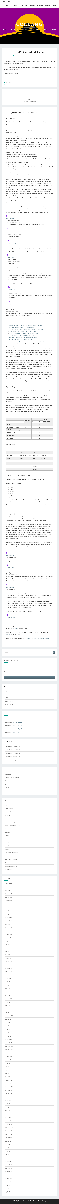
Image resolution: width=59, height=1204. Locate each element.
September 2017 (9, 1178)
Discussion (15, 5)
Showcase (32, 5)
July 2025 (7, 907)
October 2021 (8, 1012)
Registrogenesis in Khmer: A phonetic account (21, 327)
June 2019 (7, 1107)
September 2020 (9, 1056)
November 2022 (9, 968)
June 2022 (7, 985)
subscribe (8, 634)
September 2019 (9, 1097)
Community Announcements (12, 777)
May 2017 (7, 1192)
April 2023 (7, 951)
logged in (14, 628)
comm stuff (8, 812)
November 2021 (9, 1009)
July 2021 (7, 1022)
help (6, 839)
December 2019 (9, 1087)
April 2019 (7, 1114)
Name (5, 665)
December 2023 (9, 924)
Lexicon (7, 849)
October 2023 (8, 931)
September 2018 (9, 1137)
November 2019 (9, 1090)
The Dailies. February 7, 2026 (12, 750)
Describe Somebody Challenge (13, 825)
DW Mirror (47, 5)
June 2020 (7, 1066)
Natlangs (7, 856)
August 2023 (8, 938)
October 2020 (8, 1053)
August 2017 (8, 1181)
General (7, 781)
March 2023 (8, 954)
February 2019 (8, 1121)
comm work (8, 815)
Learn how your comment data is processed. (37, 638)
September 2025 (9, 900)
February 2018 (8, 1161)
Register (7, 691)
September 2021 (9, 1016)
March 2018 (8, 1158)
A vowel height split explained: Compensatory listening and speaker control (29, 341)
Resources (40, 5)
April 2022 (7, 992)
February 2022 (8, 999)
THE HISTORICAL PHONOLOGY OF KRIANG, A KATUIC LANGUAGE (26, 329)
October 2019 (8, 1093)
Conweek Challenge (10, 822)
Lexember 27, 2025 (17, 718)
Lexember (7, 846)
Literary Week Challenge (11, 852)
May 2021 (7, 1029)
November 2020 (9, 1049)
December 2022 (9, 965)
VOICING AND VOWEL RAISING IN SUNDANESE (21, 339)
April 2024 (7, 910)
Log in (6, 694)
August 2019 (8, 1100)
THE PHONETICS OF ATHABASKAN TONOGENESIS (22, 335)
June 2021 (7, 1026)
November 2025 (9, 894)
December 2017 (9, 1168)
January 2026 (8, 887)
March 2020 (8, 1076)
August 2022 (8, 978)
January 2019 (8, 1124)
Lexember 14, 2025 (17, 729)
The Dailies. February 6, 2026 (12, 753)
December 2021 (9, 1005)
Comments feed (9, 701)
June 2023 (7, 944)
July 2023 (7, 941)
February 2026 (8, 883)
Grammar (7, 835)
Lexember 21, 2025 (17, 725)
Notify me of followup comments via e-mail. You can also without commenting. (28, 633)
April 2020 (7, 1073)
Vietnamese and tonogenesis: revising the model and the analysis (26, 323)
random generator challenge (12, 866)
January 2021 (8, 1043)
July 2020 (7, 1063)
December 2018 (9, 1127)
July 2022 (7, 982)
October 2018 (8, 1134)
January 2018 (8, 1165)
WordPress (33, 1201)
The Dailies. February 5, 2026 (12, 756)
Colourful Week (9, 808)
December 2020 (9, 1046)
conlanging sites (9, 818)
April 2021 (7, 1032)
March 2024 (8, 914)
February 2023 (8, 958)
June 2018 (7, 1148)
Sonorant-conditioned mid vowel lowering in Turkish (23, 337)
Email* (5, 671)
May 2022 (7, 988)
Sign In (54, 5)
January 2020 (8, 1083)
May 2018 (7, 1151)
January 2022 (8, 1002)
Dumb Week (8, 832)
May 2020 (7, 1070)
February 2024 (8, 917)
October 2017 (8, 1175)
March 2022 (8, 995)
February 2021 (8, 1039)
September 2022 (9, 975)
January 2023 (8, 961)
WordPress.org (9, 704)
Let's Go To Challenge (10, 842)
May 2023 (7, 948)
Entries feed (8, 698)
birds (6, 805)
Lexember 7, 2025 (17, 732)
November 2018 (9, 1131)
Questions (7, 863)
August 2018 (8, 1141)
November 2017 (9, 1171)
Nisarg (44, 1201)
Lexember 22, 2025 (17, 722)
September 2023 (9, 934)
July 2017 (7, 1185)
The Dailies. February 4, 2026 (12, 760)
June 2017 (7, 1188)
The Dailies (8, 82)
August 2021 (8, 1019)
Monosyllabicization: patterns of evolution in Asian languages (25, 325)
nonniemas (32, 55)
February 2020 (8, 1080)
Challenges (25, 5)
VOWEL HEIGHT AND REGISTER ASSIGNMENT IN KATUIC (24, 331)
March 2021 (8, 1036)
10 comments (42, 55)
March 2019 (8, 1117)
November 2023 (9, 927)
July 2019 (7, 1104)
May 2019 (7, 1110)
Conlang (6, 2)
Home (7, 5)
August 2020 (8, 1060)
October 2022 (8, 971)
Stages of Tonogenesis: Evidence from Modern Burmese (23, 333)
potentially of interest (11, 859)
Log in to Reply (10, 218)
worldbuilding (8, 869)
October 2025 (8, 897)
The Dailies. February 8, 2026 (12, 746)
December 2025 (9, 890)
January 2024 (8, 921)
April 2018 (7, 1154)
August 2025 (8, 904)
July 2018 (7, 1144)
